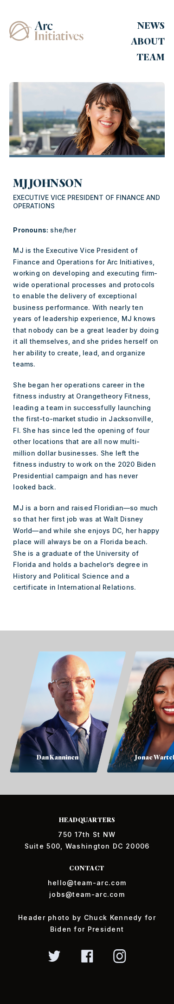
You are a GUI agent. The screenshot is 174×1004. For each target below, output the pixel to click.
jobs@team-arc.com (87, 894)
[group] (57, 712)
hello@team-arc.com (87, 883)
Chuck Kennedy (113, 917)
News (151, 25)
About (148, 41)
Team (150, 57)
